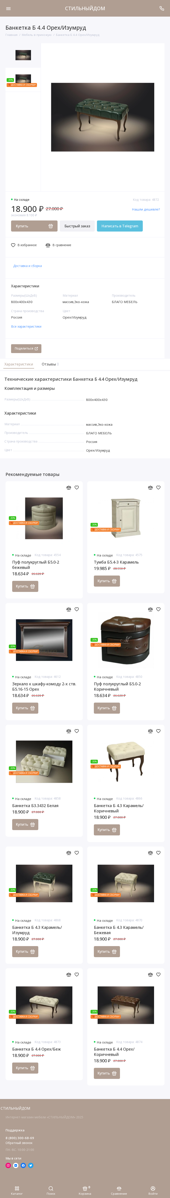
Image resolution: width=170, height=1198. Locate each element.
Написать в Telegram (119, 226)
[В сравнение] (68, 487)
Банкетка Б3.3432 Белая (35, 805)
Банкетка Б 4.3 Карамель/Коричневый (119, 808)
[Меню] (8, 8)
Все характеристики (26, 326)
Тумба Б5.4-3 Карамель (116, 562)
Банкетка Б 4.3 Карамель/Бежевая (119, 930)
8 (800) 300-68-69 (20, 1138)
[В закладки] (76, 487)
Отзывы (50, 364)
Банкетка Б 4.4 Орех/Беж (36, 1049)
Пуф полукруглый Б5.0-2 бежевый (35, 564)
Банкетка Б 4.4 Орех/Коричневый (114, 1051)
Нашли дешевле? (146, 209)
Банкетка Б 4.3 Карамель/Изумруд (37, 930)
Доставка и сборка (27, 266)
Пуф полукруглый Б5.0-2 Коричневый (117, 686)
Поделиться (24, 348)
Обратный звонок (19, 1143)
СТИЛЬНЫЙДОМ (85, 8)
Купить (22, 586)
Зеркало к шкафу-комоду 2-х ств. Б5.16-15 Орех (44, 686)
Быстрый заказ (77, 226)
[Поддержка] (161, 8)
